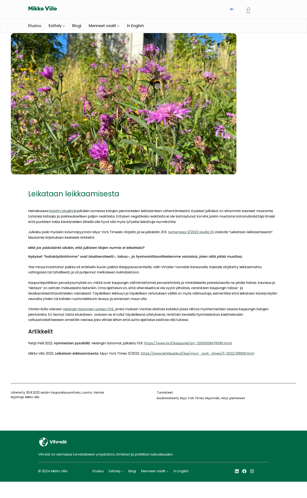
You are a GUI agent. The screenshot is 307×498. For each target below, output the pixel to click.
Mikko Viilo (42, 9)
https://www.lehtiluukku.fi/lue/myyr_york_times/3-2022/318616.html (197, 353)
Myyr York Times (192, 398)
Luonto (87, 392)
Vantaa (98, 392)
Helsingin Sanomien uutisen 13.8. (88, 309)
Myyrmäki (212, 398)
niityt (224, 398)
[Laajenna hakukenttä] (248, 9)
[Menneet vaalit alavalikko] (118, 26)
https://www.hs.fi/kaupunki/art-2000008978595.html (188, 343)
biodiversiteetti (168, 398)
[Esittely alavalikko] (64, 26)
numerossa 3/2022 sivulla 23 (191, 232)
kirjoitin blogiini (61, 210)
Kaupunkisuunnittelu (65, 392)
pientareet (237, 398)
